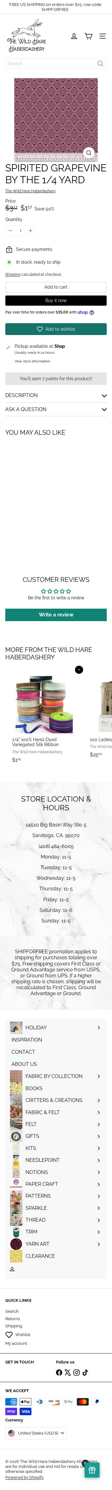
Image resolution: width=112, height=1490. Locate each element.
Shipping (12, 274)
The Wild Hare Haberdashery (48, 653)
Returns (12, 1318)
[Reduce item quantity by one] (10, 230)
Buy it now (56, 300)
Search (12, 1311)
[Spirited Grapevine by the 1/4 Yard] (44, 493)
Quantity (13, 219)
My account (16, 1343)
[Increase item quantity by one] (31, 230)
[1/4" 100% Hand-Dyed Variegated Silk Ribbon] (44, 718)
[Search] (100, 64)
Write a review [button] (56, 615)
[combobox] (56, 64)
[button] (56, 329)
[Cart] (88, 36)
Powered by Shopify (24, 1477)
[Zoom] (89, 153)
